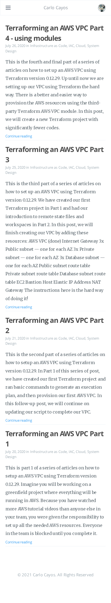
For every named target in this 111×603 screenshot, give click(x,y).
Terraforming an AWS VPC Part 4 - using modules (54, 33)
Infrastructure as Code (48, 45)
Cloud (80, 45)
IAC (71, 45)
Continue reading (18, 136)
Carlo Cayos (56, 8)
